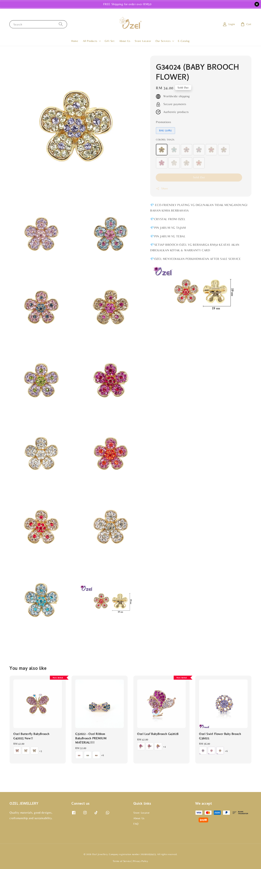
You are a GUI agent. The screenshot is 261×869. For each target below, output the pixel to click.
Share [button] (164, 188)
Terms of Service (122, 861)
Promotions (163, 122)
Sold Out (199, 177)
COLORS (165, 139)
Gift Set (110, 40)
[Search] (61, 24)
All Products (90, 40)
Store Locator (143, 40)
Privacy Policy (140, 861)
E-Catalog (184, 40)
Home (74, 40)
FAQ (136, 823)
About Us (124, 40)
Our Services (163, 40)
